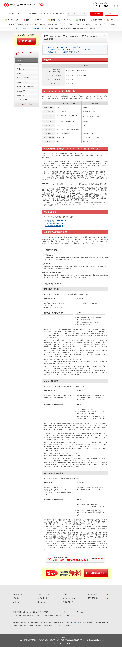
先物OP (72, 24)
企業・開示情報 (32, 13)
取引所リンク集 (51, 52)
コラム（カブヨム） (70, 598)
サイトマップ (45, 13)
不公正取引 (66, 615)
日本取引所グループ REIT (52, 223)
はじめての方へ (18, 594)
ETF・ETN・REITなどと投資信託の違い (69, 47)
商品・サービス (27, 29)
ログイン (111, 13)
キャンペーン (11, 24)
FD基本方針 (47, 622)
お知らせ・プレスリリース (16, 13)
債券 (78, 24)
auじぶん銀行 (111, 24)
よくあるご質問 (57, 13)
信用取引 (28, 24)
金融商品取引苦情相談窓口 (65, 625)
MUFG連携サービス (98, 24)
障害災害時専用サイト (101, 622)
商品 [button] (27, 20)
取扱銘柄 (49, 47)
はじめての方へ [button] (13, 20)
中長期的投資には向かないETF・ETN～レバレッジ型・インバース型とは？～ (70, 49)
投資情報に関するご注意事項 (52, 615)
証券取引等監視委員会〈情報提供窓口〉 (41, 625)
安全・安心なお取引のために (22, 612)
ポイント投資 (86, 24)
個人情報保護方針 (36, 622)
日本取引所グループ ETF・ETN (54, 221)
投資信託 (50, 24)
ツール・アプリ (93, 594)
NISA (56, 24)
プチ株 (35, 24)
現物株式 (20, 24)
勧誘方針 (16, 622)
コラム (112, 20)
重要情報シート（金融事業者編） (64, 622)
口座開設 (97, 13)
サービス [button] (40, 20)
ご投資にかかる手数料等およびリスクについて (27, 615)
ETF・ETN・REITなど (40, 29)
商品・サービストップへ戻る (25, 104)
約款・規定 (17, 602)
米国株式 (42, 24)
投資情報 (16, 598)
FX (61, 24)
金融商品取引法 (68, 602)
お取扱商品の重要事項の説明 (70, 52)
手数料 (53, 20)
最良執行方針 (25, 622)
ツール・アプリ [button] (66, 20)
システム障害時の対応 (20, 625)
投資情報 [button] (82, 20)
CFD (66, 24)
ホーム (19, 29)
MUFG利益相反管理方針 (85, 622)
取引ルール (42, 602)
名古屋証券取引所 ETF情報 (53, 226)
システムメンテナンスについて (65, 612)
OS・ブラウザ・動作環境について (43, 612)
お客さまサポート (99, 20)
